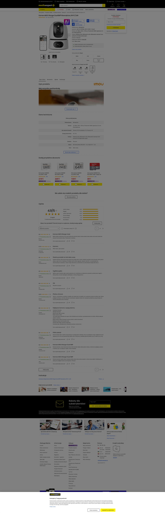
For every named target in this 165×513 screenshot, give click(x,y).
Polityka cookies (53, 506)
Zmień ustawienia (93, 510)
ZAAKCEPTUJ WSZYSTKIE (108, 510)
